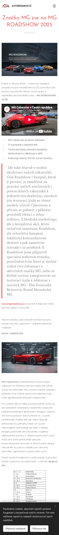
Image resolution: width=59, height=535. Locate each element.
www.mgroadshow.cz (13, 303)
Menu (54, 6)
